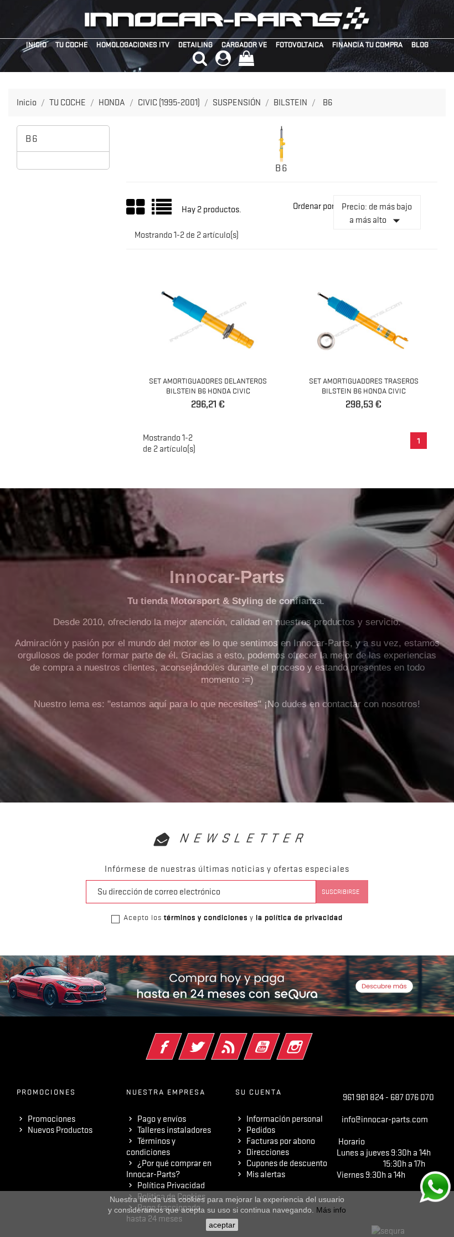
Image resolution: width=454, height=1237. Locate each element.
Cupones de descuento (286, 1163)
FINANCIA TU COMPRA (367, 44)
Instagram (310, 1039)
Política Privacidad (171, 1185)
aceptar (222, 1224)
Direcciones (267, 1152)
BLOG (420, 44)
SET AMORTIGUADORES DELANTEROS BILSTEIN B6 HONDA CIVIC (208, 385)
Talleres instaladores (174, 1130)
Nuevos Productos (60, 1130)
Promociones (51, 1119)
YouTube (277, 1039)
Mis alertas (265, 1174)
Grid (136, 207)
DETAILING (195, 44)
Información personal (284, 1119)
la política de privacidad (299, 917)
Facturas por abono (280, 1141)
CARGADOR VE (244, 44)
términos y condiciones (205, 917)
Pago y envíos (161, 1119)
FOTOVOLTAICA (299, 44)
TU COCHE (71, 44)
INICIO (36, 44)
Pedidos (260, 1130)
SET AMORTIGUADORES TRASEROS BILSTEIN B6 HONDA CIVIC (364, 385)
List (162, 210)
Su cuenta (258, 1091)
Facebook (179, 1039)
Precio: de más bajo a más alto (377, 215)
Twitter (212, 1039)
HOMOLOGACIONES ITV (132, 44)
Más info (331, 1209)
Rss (244, 1039)
